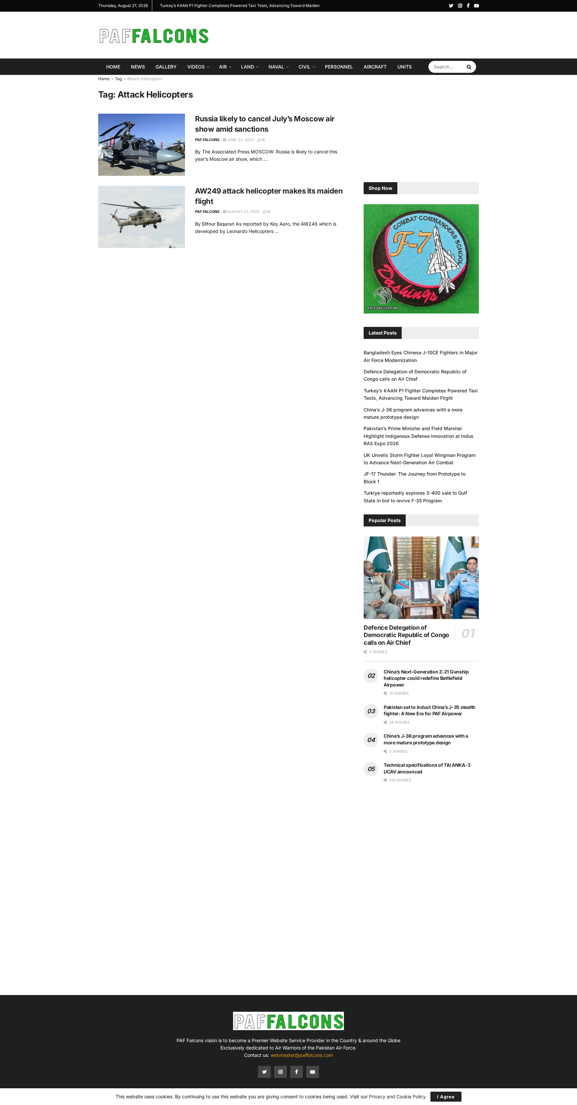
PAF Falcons (207, 139)
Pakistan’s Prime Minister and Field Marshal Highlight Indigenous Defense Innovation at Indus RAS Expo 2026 (418, 435)
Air (223, 67)
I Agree (446, 1096)
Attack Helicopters (144, 78)
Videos (196, 67)
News (138, 67)
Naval (276, 67)
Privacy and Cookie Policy (397, 1096)
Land (247, 67)
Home (113, 67)
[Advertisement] (357, 34)
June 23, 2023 (240, 139)
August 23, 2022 (242, 211)
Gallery (166, 67)
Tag (118, 78)
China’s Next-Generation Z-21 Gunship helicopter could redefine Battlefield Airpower (426, 678)
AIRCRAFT (375, 67)
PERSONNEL (339, 67)
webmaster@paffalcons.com (301, 1055)
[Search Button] (469, 67)
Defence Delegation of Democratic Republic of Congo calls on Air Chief (406, 635)
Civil (305, 67)
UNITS (404, 67)
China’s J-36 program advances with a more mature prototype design (221, 5)
